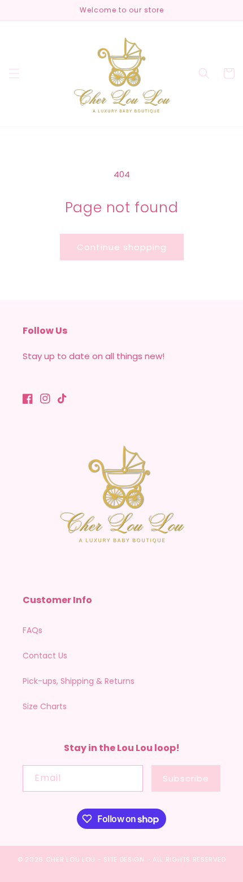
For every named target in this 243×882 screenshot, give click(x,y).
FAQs (32, 630)
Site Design (124, 859)
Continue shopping (122, 247)
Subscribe (186, 778)
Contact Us (45, 655)
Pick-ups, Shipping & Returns (78, 681)
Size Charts (45, 706)
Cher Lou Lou (71, 859)
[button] (14, 73)
